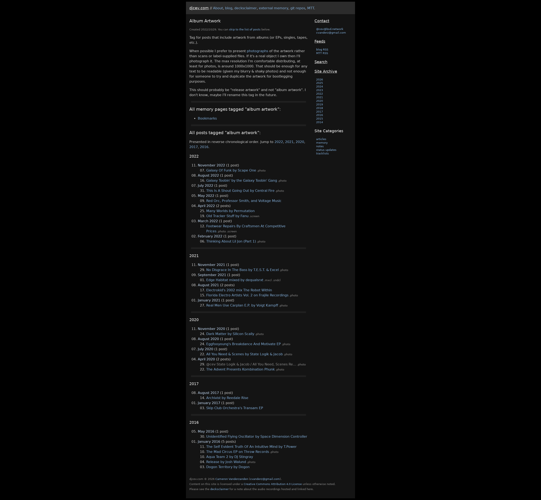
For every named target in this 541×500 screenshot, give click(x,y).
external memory (273, 8)
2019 (319, 104)
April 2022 (206, 206)
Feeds (319, 41)
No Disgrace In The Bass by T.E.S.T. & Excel (242, 270)
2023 (319, 90)
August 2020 (208, 339)
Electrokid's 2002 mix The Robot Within (239, 290)
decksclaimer (245, 8)
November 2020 (211, 329)
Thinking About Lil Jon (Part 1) (231, 241)
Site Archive (325, 71)
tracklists (322, 153)
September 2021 (212, 275)
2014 (319, 122)
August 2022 (208, 175)
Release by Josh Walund (226, 462)
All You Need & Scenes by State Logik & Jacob (244, 354)
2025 (319, 82)
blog (228, 8)
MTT (310, 8)
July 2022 (205, 186)
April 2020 (206, 359)
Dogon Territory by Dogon (228, 467)
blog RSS (322, 49)
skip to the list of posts (245, 29)
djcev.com (199, 8)
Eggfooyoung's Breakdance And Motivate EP (243, 344)
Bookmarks (207, 118)
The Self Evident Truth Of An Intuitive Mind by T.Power (251, 447)
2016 (204, 147)
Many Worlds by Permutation (230, 211)
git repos (297, 8)
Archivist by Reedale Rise (227, 398)
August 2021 (208, 285)
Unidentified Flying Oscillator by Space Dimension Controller (256, 437)
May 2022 (206, 196)
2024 (319, 86)
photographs (257, 51)
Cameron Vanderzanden (231, 479)
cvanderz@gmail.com (331, 32)
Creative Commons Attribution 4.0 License (273, 484)
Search (320, 62)
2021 (289, 142)
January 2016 (209, 442)
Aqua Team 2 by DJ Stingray (229, 457)
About (218, 8)
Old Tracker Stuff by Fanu (227, 216)
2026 (319, 79)
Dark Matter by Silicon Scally (230, 334)
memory (322, 142)
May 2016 (206, 431)
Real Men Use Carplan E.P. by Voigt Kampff (242, 305)
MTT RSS (322, 53)
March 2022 (208, 221)
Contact (321, 21)
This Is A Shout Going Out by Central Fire (240, 191)
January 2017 (209, 403)
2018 (319, 108)
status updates (326, 149)
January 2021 (209, 300)
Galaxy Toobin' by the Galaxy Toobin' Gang (241, 180)
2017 (193, 147)
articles (321, 139)
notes (320, 146)
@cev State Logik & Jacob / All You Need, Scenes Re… (251, 364)
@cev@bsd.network (329, 29)
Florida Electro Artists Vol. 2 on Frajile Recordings (247, 295)
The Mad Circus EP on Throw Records (237, 452)
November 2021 (211, 265)
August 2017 (208, 393)
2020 (300, 142)
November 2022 (211, 165)
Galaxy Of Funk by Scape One (231, 170)
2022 (279, 142)
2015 (319, 118)
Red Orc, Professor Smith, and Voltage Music (243, 201)
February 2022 (210, 236)
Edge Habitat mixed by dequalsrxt (234, 280)
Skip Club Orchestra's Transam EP (234, 408)
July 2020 (205, 349)
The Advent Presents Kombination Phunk (240, 369)
